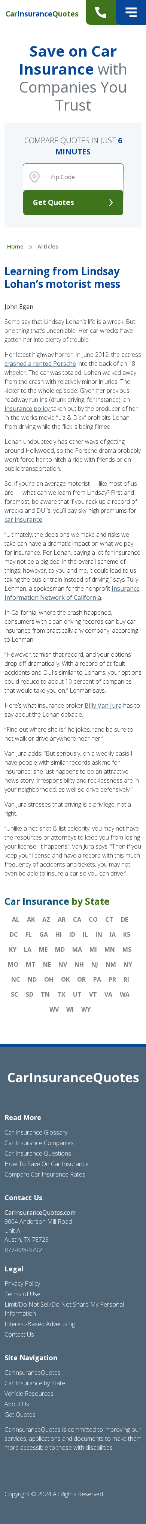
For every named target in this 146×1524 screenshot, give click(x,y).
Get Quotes (53, 202)
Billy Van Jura (103, 705)
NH (79, 964)
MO (13, 964)
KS (126, 934)
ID (72, 934)
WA (125, 994)
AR (62, 919)
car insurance (23, 519)
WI (70, 1009)
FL (28, 934)
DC (14, 934)
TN (45, 994)
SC (14, 994)
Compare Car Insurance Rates (44, 1174)
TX (61, 994)
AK (31, 919)
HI (58, 934)
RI (126, 979)
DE (124, 919)
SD (29, 994)
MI (93, 949)
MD (60, 949)
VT (93, 994)
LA (27, 949)
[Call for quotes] (102, 12)
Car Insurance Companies (39, 1143)
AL (15, 919)
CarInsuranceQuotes (32, 1372)
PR (112, 979)
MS (126, 949)
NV (62, 964)
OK (65, 979)
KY (12, 949)
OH (49, 979)
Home (15, 246)
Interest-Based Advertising (39, 1324)
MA (77, 949)
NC (15, 979)
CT (109, 919)
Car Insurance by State (34, 1383)
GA (43, 934)
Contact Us (19, 1334)
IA (113, 934)
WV (54, 1009)
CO (93, 919)
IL (85, 934)
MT (31, 964)
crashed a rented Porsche (40, 363)
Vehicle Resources (29, 1393)
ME (43, 949)
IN (98, 934)
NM (111, 964)
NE (47, 964)
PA (97, 979)
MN (109, 949)
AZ (46, 919)
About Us (16, 1404)
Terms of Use (22, 1294)
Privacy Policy (22, 1283)
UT (77, 994)
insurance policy (27, 408)
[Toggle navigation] (131, 12)
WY (86, 1009)
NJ (94, 964)
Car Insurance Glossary (35, 1132)
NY (128, 964)
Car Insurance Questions (37, 1153)
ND (32, 979)
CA (77, 919)
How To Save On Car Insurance (46, 1164)
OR (81, 979)
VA (108, 994)
